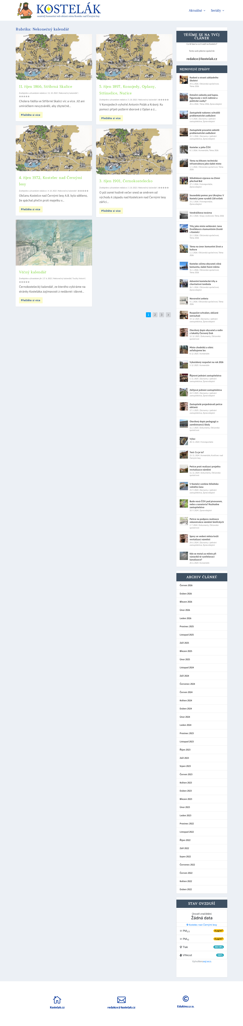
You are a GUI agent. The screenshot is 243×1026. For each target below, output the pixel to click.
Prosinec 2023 (187, 733)
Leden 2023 (185, 815)
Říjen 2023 (185, 749)
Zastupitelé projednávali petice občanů (206, 406)
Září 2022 (184, 848)
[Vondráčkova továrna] (184, 215)
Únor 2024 (185, 717)
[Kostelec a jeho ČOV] (184, 149)
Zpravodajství (216, 104)
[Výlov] (184, 441)
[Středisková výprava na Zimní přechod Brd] (184, 180)
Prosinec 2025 (187, 626)
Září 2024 (184, 675)
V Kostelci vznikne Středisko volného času (204, 485)
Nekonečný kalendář (68, 93)
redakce (43, 93)
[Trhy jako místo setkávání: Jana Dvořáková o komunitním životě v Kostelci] (184, 228)
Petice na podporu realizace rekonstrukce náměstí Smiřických (207, 520)
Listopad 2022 (187, 832)
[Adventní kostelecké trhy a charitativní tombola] (184, 283)
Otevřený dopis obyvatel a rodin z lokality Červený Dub (206, 331)
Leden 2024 (185, 725)
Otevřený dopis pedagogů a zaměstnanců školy (204, 423)
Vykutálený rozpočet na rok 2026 (206, 362)
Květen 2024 (186, 700)
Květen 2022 (186, 881)
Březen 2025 (186, 651)
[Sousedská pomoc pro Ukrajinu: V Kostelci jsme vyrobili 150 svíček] (184, 197)
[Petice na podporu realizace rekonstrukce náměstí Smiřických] (184, 521)
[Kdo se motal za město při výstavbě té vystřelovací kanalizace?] (184, 556)
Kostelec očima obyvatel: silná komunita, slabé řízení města (205, 265)
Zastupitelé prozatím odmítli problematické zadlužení (204, 131)
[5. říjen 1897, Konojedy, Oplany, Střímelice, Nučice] (134, 57)
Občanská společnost (209, 84)
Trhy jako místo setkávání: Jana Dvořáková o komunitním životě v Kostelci (206, 229)
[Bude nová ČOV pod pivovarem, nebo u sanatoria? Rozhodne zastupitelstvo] (184, 503)
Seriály (216, 10)
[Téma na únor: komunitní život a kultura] (184, 249)
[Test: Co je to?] (184, 454)
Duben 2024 (186, 708)
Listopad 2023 (187, 741)
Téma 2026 (194, 86)
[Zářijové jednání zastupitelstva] (184, 392)
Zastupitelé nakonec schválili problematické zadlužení (205, 114)
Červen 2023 (186, 774)
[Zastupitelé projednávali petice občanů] (184, 406)
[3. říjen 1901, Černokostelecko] (134, 151)
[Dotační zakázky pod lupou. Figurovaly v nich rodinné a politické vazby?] (184, 97)
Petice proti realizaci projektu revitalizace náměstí (205, 468)
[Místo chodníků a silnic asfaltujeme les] (184, 349)
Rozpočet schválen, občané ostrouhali (204, 314)
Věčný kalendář (32, 272)
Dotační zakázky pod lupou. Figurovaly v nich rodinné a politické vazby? (204, 98)
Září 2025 (184, 642)
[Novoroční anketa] (184, 301)
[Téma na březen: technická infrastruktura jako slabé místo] (184, 163)
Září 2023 (184, 758)
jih (41, 278)
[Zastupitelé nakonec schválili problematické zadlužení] (184, 115)
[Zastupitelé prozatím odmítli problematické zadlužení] (184, 132)
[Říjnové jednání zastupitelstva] (184, 378)
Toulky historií (78, 278)
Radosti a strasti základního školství (204, 79)
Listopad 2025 (187, 634)
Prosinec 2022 (187, 823)
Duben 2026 (186, 593)
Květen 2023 (186, 782)
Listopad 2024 (187, 667)
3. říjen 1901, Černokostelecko (126, 181)
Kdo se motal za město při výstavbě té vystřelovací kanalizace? (203, 556)
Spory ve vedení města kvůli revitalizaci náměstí (204, 538)
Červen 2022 (186, 873)
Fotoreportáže (206, 184)
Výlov (192, 439)
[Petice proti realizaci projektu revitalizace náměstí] (184, 469)
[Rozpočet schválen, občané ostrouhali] (184, 315)
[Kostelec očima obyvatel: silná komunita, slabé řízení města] (184, 266)
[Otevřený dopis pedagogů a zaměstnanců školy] (184, 423)
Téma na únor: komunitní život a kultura (206, 248)
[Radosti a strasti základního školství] (184, 80)
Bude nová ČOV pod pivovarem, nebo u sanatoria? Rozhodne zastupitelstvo (206, 504)
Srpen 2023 (185, 766)
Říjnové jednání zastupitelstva (205, 375)
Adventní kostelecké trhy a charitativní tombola (203, 282)
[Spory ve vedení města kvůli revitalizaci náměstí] (184, 538)
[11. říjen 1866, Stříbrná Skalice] (54, 57)
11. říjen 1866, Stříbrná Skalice (45, 86)
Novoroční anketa (199, 298)
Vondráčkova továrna (201, 212)
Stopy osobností (207, 216)
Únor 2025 (185, 659)
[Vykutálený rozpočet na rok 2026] (184, 364)
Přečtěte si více (30, 114)
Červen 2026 (186, 585)
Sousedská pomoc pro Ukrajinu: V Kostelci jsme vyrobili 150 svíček (207, 197)
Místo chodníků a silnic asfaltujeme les (201, 349)
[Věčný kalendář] (54, 243)
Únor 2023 (185, 807)
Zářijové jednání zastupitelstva (206, 390)
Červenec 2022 (187, 864)
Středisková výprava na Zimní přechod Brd (205, 179)
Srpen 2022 (185, 856)
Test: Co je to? (197, 452)
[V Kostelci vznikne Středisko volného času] (184, 486)
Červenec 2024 (187, 684)
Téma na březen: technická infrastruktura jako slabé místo (205, 162)
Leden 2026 (185, 618)
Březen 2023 (186, 799)
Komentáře (203, 150)
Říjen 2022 (185, 840)
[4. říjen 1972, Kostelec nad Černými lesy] (54, 148)
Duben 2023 (186, 790)
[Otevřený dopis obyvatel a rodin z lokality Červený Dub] (184, 332)
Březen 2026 (186, 601)
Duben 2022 (186, 889)
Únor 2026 (185, 610)
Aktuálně (195, 10)
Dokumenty (206, 336)
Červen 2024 (186, 692)
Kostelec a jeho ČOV (200, 147)
